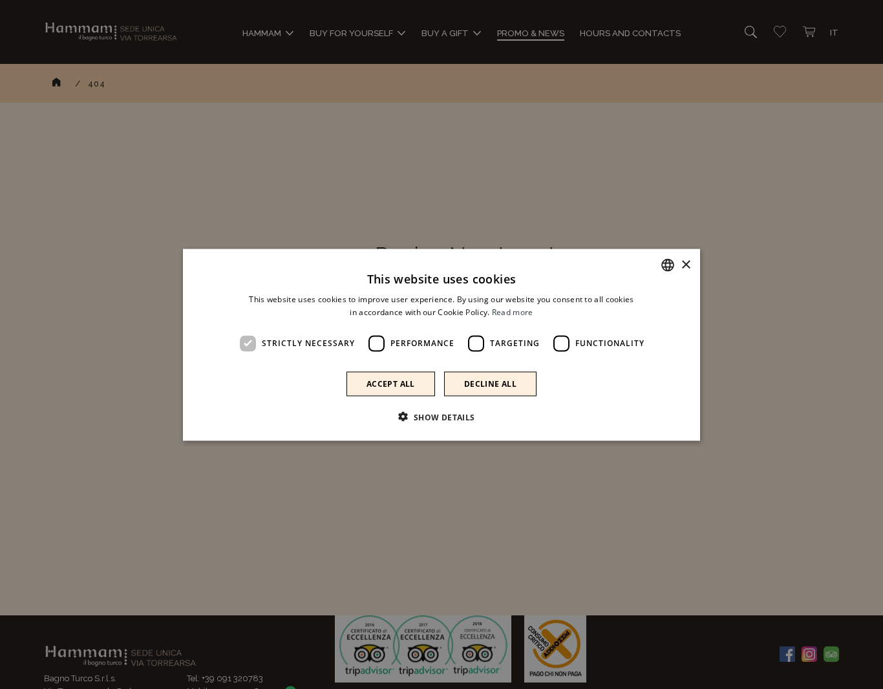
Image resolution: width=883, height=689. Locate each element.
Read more (512, 311)
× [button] (685, 264)
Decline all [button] (490, 383)
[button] (441, 416)
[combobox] (667, 264)
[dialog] (441, 344)
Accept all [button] (391, 383)
